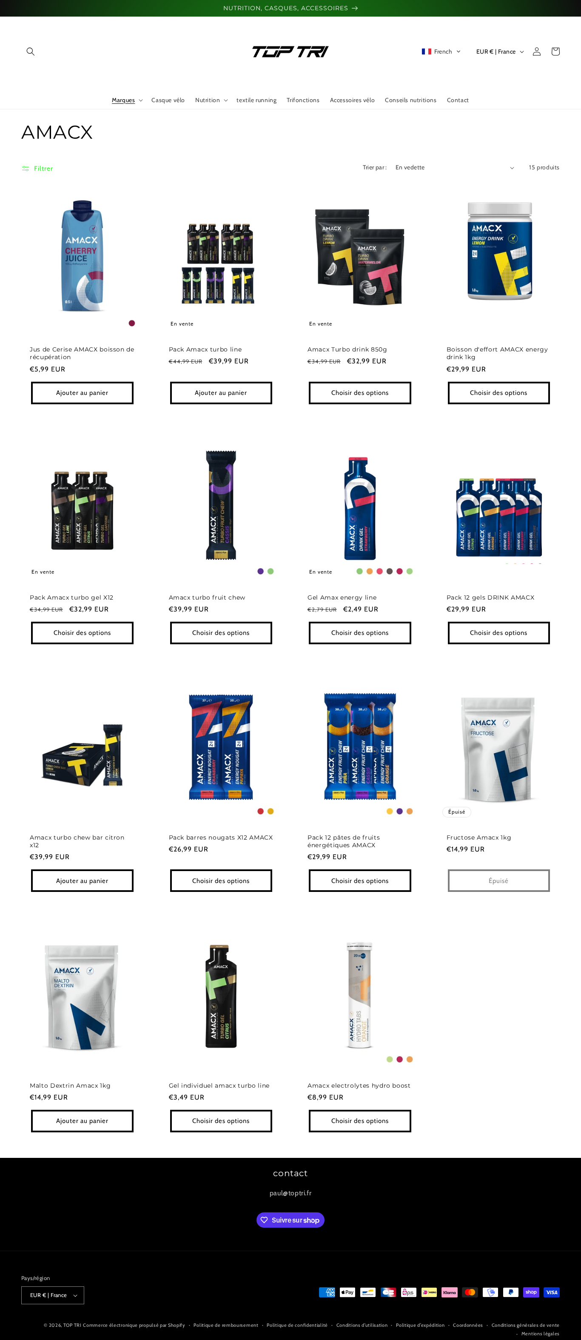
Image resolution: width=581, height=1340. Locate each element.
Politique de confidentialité (297, 1325)
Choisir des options (360, 393)
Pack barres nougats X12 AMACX (221, 837)
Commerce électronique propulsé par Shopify (134, 1325)
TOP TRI (72, 1325)
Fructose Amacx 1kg (479, 837)
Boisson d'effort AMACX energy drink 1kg (497, 353)
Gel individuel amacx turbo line (219, 1085)
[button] (30, 51)
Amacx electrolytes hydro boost (359, 1085)
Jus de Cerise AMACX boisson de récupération (82, 353)
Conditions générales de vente (526, 1325)
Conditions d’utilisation (362, 1325)
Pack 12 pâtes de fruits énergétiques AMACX (344, 841)
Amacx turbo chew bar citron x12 (77, 841)
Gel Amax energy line (342, 597)
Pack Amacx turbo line (205, 349)
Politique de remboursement (226, 1325)
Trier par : (375, 167)
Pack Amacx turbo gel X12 (72, 597)
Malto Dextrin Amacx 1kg (70, 1085)
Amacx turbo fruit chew (207, 597)
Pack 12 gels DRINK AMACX (491, 597)
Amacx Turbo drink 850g (347, 349)
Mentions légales (540, 1334)
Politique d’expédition (420, 1325)
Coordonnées (468, 1325)
